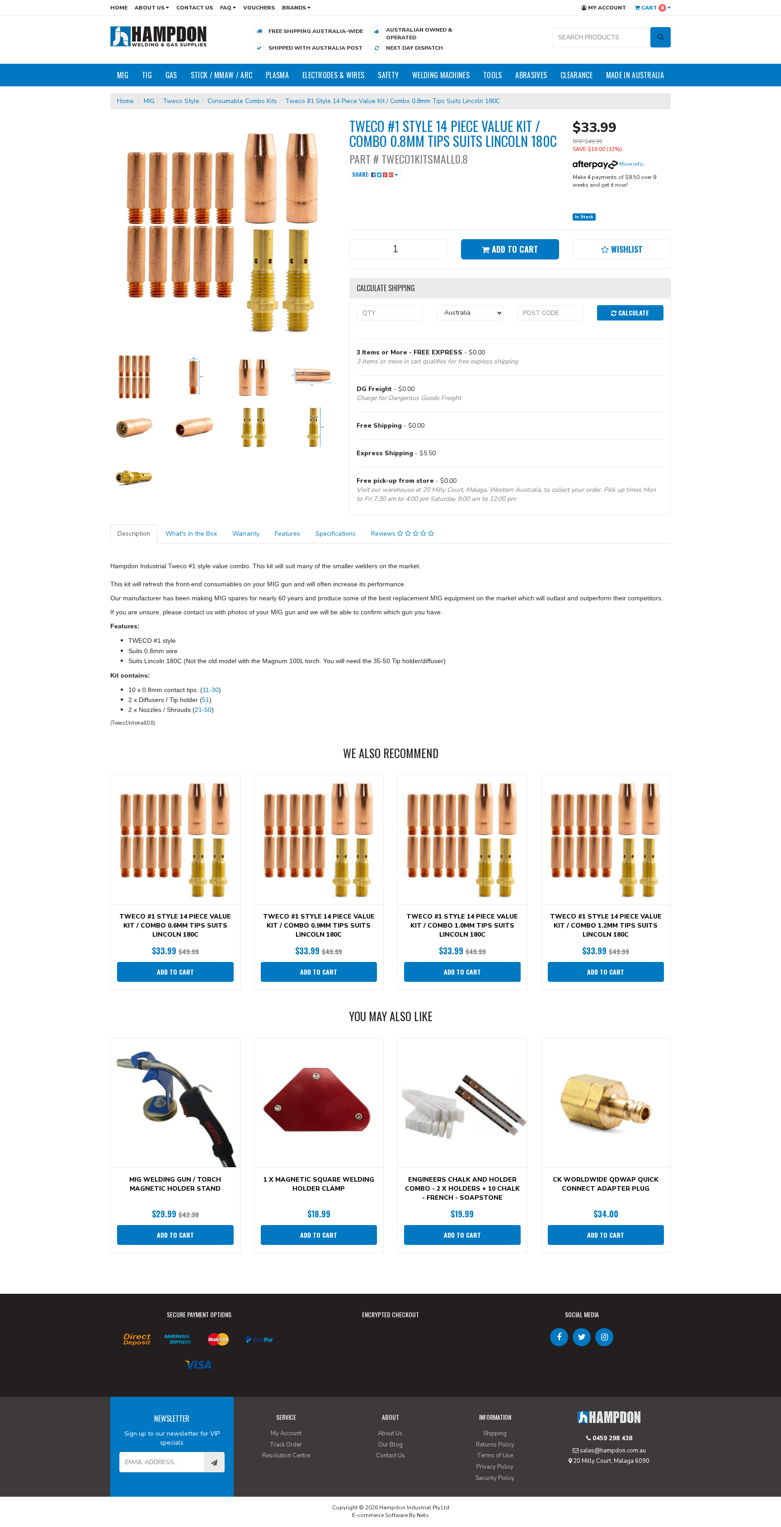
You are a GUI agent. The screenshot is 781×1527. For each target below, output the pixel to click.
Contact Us (194, 7)
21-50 (203, 709)
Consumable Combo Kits (242, 101)
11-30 (210, 689)
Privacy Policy (494, 1467)
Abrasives (531, 75)
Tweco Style (181, 101)
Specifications (335, 533)
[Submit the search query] (660, 37)
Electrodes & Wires (333, 75)
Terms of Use (495, 1456)
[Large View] (133, 376)
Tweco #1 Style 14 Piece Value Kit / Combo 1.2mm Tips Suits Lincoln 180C (606, 925)
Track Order (286, 1445)
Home (118, 7)
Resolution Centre (286, 1456)
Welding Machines (441, 75)
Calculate (632, 312)
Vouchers (259, 7)
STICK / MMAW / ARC (221, 75)
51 (205, 699)
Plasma (277, 75)
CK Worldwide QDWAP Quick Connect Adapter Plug (606, 1184)
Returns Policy (495, 1445)
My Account (606, 7)
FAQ (226, 7)
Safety (388, 75)
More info (630, 164)
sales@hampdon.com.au (612, 1451)
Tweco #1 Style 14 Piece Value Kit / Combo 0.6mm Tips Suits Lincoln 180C (175, 925)
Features (287, 533)
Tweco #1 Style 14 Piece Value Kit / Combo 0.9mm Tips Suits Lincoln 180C (319, 925)
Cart (652, 7)
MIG (122, 75)
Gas (171, 75)
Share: (361, 174)
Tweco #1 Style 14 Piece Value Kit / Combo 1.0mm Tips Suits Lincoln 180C (462, 925)
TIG (147, 75)
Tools (492, 75)
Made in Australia (635, 75)
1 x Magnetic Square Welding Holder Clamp (318, 1184)
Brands (294, 7)
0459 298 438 (611, 1438)
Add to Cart (513, 249)
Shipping (495, 1433)
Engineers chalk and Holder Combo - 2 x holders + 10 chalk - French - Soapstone (462, 1188)
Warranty (245, 533)
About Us (150, 7)
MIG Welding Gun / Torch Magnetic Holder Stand (175, 1184)
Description (134, 533)
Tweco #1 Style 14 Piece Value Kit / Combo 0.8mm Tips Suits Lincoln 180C (392, 101)
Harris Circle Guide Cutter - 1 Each (69, 1491)
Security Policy (494, 1478)
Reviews (384, 533)
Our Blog (390, 1445)
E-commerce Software (380, 1515)
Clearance (576, 75)
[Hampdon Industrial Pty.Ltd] (158, 36)
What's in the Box (191, 533)
